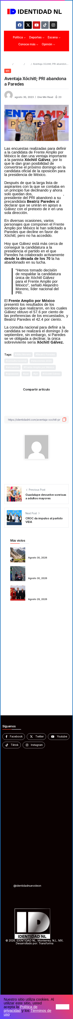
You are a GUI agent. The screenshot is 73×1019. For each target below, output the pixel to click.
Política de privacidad (20, 1009)
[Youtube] (36, 25)
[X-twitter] (28, 25)
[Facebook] (19, 25)
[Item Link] (17, 554)
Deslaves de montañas (42, 552)
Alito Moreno (24, 354)
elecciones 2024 (42, 360)
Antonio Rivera (23, 93)
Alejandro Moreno (48, 194)
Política (18, 64)
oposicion (13, 373)
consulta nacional (17, 360)
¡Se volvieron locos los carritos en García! (42, 571)
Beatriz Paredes (46, 354)
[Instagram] (53, 25)
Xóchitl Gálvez (52, 373)
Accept (62, 1006)
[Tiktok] (45, 25)
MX (28, 64)
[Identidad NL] (36, 11)
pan (27, 373)
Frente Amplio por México (39, 367)
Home (7, 64)
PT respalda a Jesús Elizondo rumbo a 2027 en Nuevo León (44, 590)
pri (36, 373)
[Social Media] (14, 737)
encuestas (13, 367)
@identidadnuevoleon (27, 885)
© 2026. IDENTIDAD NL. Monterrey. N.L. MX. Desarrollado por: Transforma (34, 942)
